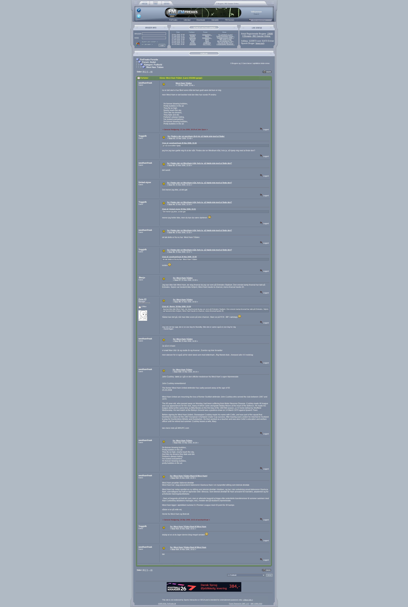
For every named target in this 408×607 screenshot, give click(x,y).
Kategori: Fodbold (153, 64)
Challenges (207, 43)
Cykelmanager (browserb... (226, 44)
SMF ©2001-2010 (256, 603)
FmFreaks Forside (149, 59)
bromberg (192, 35)
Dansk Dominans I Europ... (225, 36)
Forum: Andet (149, 62)
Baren (207, 41)
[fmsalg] (204, 591)
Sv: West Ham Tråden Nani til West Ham (188, 527)
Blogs (207, 36)
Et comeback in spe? (226, 35)
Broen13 (192, 39)
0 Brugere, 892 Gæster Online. (227, 3)
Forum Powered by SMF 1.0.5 (239, 603)
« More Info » (248, 600)
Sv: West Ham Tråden (183, 278)
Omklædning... (207, 35)
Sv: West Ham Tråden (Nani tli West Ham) (188, 476)
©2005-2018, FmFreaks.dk (167, 603)
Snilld (192, 41)
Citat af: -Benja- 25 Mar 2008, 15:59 (176, 306)
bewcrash (260, 43)
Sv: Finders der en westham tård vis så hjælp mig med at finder (196, 136)
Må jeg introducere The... (225, 41)
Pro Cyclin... (207, 44)
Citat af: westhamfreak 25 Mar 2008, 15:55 (179, 257)
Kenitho (192, 36)
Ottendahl (192, 44)
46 (151, 72)
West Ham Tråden (155, 67)
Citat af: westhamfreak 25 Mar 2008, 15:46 (179, 143)
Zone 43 (142, 299)
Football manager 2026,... (225, 38)
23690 (270, 34)
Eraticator (192, 38)
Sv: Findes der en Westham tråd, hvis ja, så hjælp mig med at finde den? (199, 163)
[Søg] (250, 21)
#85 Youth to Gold (225, 39)
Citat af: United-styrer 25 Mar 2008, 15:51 (179, 209)
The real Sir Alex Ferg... (225, 43)
